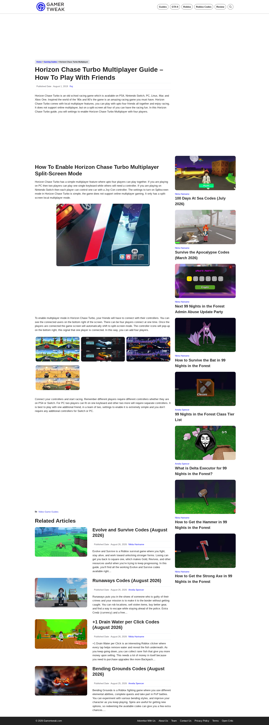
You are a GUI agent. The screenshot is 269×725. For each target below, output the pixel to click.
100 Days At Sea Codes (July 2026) (200, 201)
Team (174, 720)
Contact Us (185, 720)
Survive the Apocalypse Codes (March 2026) (202, 255)
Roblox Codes (203, 6)
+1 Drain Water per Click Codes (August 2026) (125, 624)
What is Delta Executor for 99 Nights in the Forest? (201, 471)
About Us (163, 720)
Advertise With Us (146, 720)
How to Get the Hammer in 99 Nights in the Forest (201, 525)
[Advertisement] (134, 35)
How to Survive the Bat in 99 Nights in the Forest (200, 363)
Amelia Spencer (136, 589)
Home (39, 62)
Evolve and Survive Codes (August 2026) (129, 532)
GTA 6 (175, 6)
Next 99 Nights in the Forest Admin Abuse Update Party (199, 309)
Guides (163, 6)
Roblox (187, 6)
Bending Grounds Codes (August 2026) (128, 671)
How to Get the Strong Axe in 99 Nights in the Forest (203, 579)
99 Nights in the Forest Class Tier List (204, 417)
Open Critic (227, 720)
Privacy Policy (202, 720)
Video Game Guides (48, 511)
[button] (230, 6)
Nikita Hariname (136, 544)
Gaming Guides (50, 62)
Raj (71, 86)
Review (220, 6)
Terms (215, 720)
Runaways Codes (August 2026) (126, 580)
